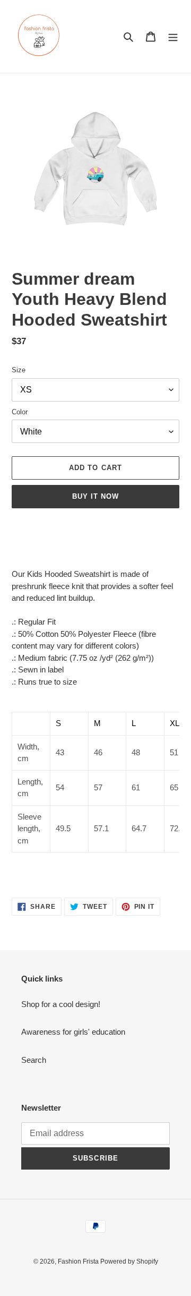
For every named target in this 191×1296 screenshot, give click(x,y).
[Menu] (173, 36)
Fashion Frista (79, 1261)
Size (18, 370)
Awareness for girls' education (73, 1031)
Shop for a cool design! (60, 1004)
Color (20, 412)
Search (33, 1059)
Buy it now (95, 496)
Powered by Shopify (129, 1261)
